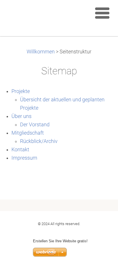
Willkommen (41, 52)
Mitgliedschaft (27, 133)
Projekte (20, 91)
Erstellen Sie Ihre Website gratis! (60, 241)
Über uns (21, 116)
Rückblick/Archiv (39, 141)
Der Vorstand (35, 124)
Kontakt (20, 149)
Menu (102, 13)
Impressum (24, 158)
